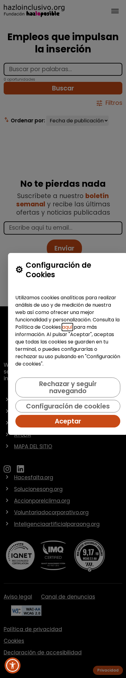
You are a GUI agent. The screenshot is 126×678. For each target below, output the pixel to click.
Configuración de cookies (68, 406)
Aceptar (68, 421)
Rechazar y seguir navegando (68, 387)
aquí (67, 327)
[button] (12, 665)
